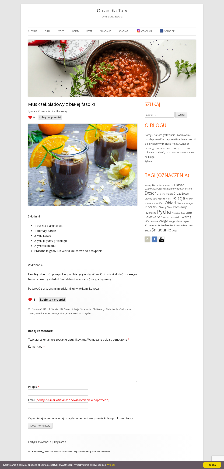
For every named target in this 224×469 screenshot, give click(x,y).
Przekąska (150, 212)
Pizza (170, 207)
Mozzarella (150, 203)
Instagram (146, 31)
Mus (81, 313)
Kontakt (123, 31)
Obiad (75, 31)
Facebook (168, 31)
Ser (159, 217)
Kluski (168, 199)
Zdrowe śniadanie (159, 225)
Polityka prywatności (39, 441)
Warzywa (151, 221)
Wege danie (175, 221)
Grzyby (148, 198)
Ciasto (179, 184)
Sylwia (31, 111)
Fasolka (40, 313)
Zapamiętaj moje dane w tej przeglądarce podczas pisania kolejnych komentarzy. (80, 418)
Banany (100, 309)
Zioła (191, 225)
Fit (46, 313)
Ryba (183, 213)
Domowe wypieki (165, 194)
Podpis (33, 387)
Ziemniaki (181, 225)
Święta (174, 231)
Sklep (48, 31)
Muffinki (160, 203)
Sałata (189, 212)
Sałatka (150, 217)
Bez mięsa (158, 185)
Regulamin (60, 441)
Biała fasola (112, 309)
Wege (163, 221)
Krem (69, 313)
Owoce (181, 203)
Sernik (166, 217)
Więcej (111, 464)
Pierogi (162, 207)
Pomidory (180, 207)
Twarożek (174, 217)
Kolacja (75, 309)
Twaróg (185, 217)
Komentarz (36, 346)
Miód (75, 313)
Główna (32, 31)
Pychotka (176, 213)
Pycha (88, 313)
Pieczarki (151, 207)
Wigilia (186, 221)
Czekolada (125, 309)
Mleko (189, 198)
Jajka (155, 198)
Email (68, 400)
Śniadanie (105, 31)
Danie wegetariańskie (179, 188)
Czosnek (161, 188)
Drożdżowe (181, 193)
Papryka (189, 203)
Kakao (61, 313)
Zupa (148, 230)
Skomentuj (61, 111)
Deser (89, 31)
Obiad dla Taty (112, 10)
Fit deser (52, 313)
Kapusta (161, 199)
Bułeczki (169, 185)
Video (61, 31)
